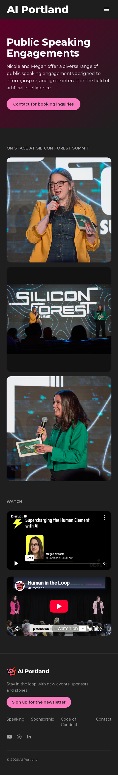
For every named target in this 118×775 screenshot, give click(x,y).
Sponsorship (42, 719)
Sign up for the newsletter (39, 702)
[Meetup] (19, 737)
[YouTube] (9, 737)
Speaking (15, 719)
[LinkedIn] (29, 737)
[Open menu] (106, 9)
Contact (103, 719)
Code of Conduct (69, 722)
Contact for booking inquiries (43, 104)
